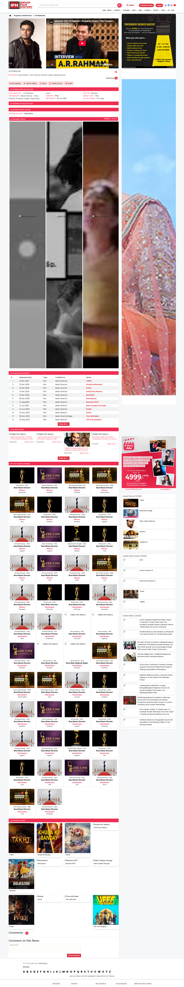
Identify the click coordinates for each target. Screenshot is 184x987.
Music (134, 10)
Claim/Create (146, 5)
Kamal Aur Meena (94, 391)
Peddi (88, 409)
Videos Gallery (31, 83)
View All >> (63, 424)
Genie (88, 388)
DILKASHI (90, 395)
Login (159, 5)
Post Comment (74, 955)
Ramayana (91, 398)
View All (114, 119)
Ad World (147, 10)
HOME (104, 10)
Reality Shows (57, 83)
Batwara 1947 (92, 402)
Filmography (16, 83)
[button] (130, 5)
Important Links (143, 983)
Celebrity (117, 10)
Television (126, 10)
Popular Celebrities (23, 16)
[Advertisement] (150, 420)
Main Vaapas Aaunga (96, 405)
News (140, 10)
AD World (101, 983)
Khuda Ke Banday (94, 384)
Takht (89, 381)
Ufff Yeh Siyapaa (93, 419)
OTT (169, 10)
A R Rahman (39, 16)
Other (163, 10)
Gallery (155, 10)
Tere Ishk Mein (92, 416)
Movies (109, 10)
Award (70, 83)
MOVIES (56, 983)
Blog (172, 10)
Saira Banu (28, 113)
